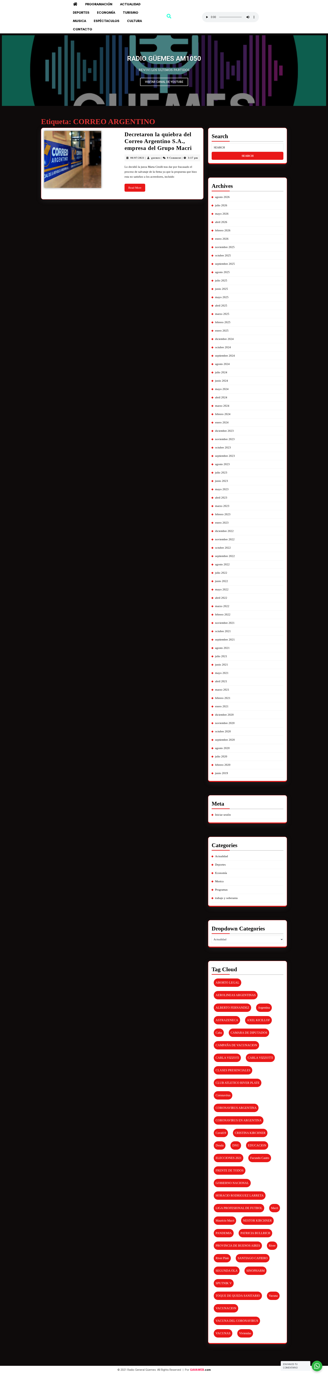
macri (274, 1208)
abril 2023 (221, 497)
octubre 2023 (223, 447)
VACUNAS (223, 1333)
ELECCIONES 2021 (228, 1158)
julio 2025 (221, 280)
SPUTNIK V (224, 1283)
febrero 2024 (222, 414)
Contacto (82, 29)
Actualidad (130, 4)
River (272, 1245)
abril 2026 (221, 222)
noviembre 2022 (225, 539)
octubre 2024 (223, 347)
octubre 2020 (223, 731)
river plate (222, 1258)
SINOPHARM (255, 1270)
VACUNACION (226, 1308)
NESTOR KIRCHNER (257, 1220)
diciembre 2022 (224, 531)
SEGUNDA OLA (227, 1270)
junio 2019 (221, 773)
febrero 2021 (222, 698)
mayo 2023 (222, 489)
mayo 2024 (222, 389)
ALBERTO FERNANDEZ (232, 1007)
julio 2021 (221, 656)
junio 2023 (221, 480)
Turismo (130, 12)
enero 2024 (222, 422)
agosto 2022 (222, 564)
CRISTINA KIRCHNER (250, 1132)
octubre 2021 (223, 631)
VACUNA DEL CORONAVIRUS (237, 1320)
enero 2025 (222, 330)
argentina (264, 1007)
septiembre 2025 (225, 263)
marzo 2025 (222, 313)
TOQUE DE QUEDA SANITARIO (238, 1295)
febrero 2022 (222, 614)
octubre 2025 (223, 255)
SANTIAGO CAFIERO (253, 1258)
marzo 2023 (222, 505)
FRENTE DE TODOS (230, 1170)
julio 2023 (221, 472)
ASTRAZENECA (227, 1020)
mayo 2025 (222, 297)
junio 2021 (221, 664)
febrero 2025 (222, 322)
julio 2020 (221, 756)
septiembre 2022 (225, 556)
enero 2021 (222, 706)
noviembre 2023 (225, 439)
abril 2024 (221, 397)
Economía (106, 12)
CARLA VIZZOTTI (260, 1057)
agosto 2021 (222, 647)
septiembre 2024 (225, 355)
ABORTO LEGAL (227, 982)
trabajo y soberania (226, 898)
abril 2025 (221, 305)
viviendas (245, 1333)
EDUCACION (257, 1145)
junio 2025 (221, 288)
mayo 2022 (222, 589)
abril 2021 (221, 681)
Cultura (134, 21)
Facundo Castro (259, 1158)
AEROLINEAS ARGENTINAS (236, 995)
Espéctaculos (106, 21)
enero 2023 (222, 522)
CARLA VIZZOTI (227, 1057)
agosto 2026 (222, 197)
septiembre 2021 (225, 639)
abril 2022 (221, 597)
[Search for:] (247, 147)
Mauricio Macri (225, 1220)
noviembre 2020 (225, 723)
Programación (98, 4)
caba (219, 1032)
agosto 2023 (222, 464)
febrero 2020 (222, 764)
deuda (220, 1145)
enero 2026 (222, 238)
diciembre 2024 (224, 338)
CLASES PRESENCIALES (233, 1070)
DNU (235, 1145)
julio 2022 (221, 572)
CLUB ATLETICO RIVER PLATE (237, 1082)
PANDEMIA (224, 1233)
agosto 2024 (222, 364)
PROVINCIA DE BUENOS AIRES (238, 1245)
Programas (221, 889)
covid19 (221, 1132)
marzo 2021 (222, 689)
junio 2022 (221, 581)
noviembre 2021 (225, 622)
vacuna (273, 1295)
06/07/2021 (137, 157)
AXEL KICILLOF (258, 1020)
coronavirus (223, 1095)
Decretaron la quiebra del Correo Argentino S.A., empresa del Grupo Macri (158, 141)
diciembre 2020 (224, 714)
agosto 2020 (222, 748)
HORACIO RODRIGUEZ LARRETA (240, 1195)
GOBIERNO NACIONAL (232, 1183)
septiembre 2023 (225, 455)
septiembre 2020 (225, 739)
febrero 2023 (222, 514)
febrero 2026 (222, 230)
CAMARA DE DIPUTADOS (249, 1032)
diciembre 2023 (224, 430)
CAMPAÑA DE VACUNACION (236, 1045)
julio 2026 (221, 205)
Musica (79, 21)
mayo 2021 (222, 672)
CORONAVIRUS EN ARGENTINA (239, 1120)
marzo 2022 (222, 606)
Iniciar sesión (223, 814)
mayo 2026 (222, 213)
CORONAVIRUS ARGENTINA (236, 1107)
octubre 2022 (223, 547)
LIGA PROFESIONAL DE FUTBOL (239, 1208)
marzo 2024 (222, 405)
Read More (136, 186)
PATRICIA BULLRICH (255, 1233)
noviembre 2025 (225, 247)
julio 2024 (221, 372)
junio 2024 (221, 380)
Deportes (81, 12)
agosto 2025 (222, 272)
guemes (155, 157)
